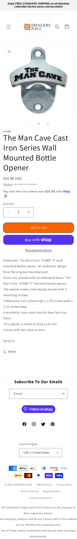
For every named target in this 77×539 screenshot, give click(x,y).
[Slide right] (48, 123)
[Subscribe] (63, 394)
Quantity (8, 204)
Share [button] (12, 351)
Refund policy (44, 484)
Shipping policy (52, 491)
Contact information (40, 497)
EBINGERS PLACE (23, 484)
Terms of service (30, 491)
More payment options (38, 250)
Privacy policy (64, 484)
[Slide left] (29, 123)
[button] (8, 27)
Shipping (7, 184)
